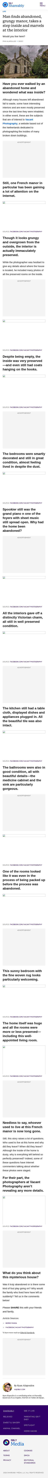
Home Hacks (30, 1431)
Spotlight (29, 1425)
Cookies (28, 1450)
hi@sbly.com (19, 1389)
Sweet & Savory (11, 1422)
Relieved (7, 1416)
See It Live (29, 1411)
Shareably (8, 1411)
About (6, 1450)
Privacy (7, 1460)
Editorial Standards (27, 1333)
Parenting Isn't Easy (32, 1418)
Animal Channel (11, 1428)
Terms (6, 1455)
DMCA (26, 1455)
